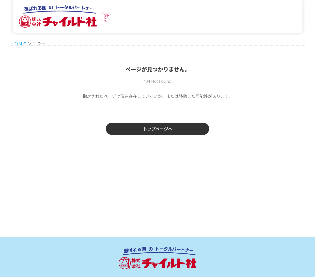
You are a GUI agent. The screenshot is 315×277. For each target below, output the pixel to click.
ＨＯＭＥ (18, 43)
